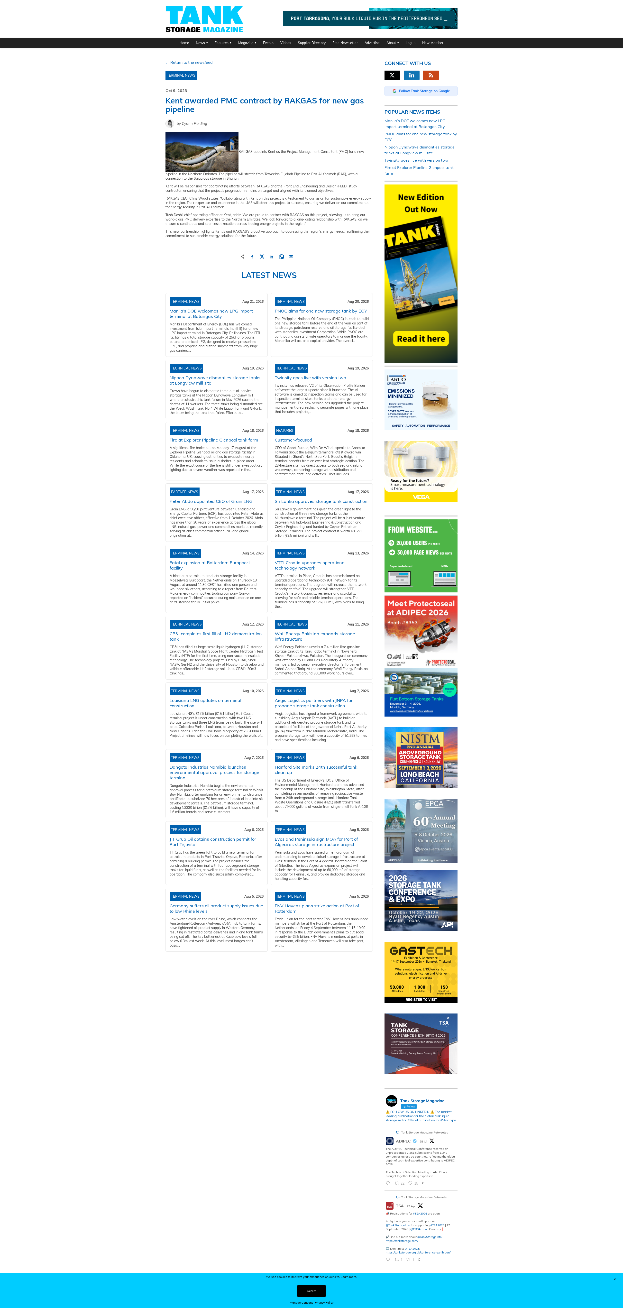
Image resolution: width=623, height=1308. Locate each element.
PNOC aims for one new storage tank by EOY (321, 311)
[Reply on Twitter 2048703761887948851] (389, 1259)
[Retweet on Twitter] (397, 1132)
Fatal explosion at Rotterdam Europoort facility (210, 565)
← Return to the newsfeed (189, 62)
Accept (311, 1291)
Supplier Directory (312, 43)
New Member (432, 43)
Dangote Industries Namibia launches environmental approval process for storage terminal (214, 772)
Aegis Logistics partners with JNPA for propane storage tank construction (314, 703)
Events (268, 43)
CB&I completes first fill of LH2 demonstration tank (216, 636)
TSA (400, 1205)
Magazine (245, 43)
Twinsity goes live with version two (310, 377)
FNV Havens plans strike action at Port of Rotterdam (317, 908)
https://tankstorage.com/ (402, 1241)
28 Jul (423, 1141)
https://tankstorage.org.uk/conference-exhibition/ (418, 1252)
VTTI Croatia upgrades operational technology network (310, 565)
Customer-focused (293, 440)
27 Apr (411, 1206)
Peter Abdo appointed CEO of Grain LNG (211, 501)
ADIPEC (403, 1141)
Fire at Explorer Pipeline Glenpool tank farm (214, 440)
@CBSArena (418, 1229)
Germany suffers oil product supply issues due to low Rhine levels (216, 908)
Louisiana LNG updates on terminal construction (205, 703)
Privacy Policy (324, 1302)
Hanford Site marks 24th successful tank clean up (316, 769)
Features (222, 43)
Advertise (372, 43)
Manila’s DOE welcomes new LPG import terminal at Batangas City (211, 313)
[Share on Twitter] (261, 256)
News (200, 43)
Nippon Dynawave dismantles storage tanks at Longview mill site (215, 380)
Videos (285, 43)
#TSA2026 (420, 1213)
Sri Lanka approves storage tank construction (321, 501)
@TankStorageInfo (398, 1225)
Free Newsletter (345, 43)
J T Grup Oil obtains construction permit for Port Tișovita (213, 841)
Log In (410, 43)
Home (184, 43)
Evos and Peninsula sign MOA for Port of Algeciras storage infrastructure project (316, 841)
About (391, 43)
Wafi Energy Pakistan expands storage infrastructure (315, 636)
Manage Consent (301, 1302)
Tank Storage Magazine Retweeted (424, 1132)
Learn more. (349, 1277)
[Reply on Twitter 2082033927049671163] (389, 1183)
